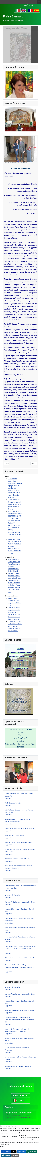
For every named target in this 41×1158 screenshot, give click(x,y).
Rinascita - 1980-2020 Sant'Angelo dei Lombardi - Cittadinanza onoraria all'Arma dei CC (19, 967)
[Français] (30, 10)
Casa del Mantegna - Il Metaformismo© (18, 1066)
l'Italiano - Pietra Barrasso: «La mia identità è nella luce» (14, 575)
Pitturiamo (21, 732)
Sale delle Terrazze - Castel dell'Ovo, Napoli (19, 958)
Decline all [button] (14, 1137)
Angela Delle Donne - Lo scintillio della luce (19, 828)
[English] (24, 10)
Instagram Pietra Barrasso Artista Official (20, 744)
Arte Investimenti (20, 738)
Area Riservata (28, 5)
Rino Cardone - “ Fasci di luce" (15, 835)
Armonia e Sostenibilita (12, 895)
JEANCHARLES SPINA (20, 668)
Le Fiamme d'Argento (15, 621)
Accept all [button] (4, 1137)
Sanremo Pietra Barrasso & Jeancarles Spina (20, 902)
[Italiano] (17, 10)
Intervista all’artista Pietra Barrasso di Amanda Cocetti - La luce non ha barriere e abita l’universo (20, 948)
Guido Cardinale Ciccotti (12, 803)
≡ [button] (39, 1)
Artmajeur (20, 741)
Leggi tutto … (9, 798)
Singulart (20, 747)
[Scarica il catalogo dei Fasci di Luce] (19, 701)
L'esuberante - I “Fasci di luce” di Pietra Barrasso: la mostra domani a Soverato (14, 492)
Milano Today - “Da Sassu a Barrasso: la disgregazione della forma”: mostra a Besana (14, 504)
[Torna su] (37, 1154)
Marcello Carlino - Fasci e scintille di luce (18, 842)
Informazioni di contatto (21, 1086)
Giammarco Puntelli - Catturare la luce (17, 859)
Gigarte (20, 735)
